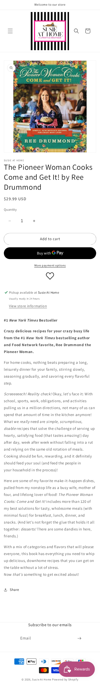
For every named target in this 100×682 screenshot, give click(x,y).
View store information (28, 306)
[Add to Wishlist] (50, 276)
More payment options (50, 265)
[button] (10, 31)
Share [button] (14, 589)
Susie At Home (41, 679)
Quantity (10, 209)
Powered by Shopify (65, 679)
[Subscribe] (79, 638)
